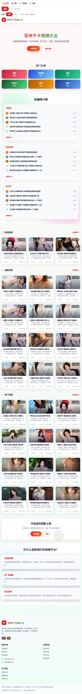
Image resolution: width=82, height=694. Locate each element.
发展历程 (5, 675)
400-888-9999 (9, 659)
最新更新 (48, 48)
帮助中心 (5, 652)
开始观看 (33, 48)
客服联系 (5, 648)
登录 (3, 14)
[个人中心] (16, 14)
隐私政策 (46, 658)
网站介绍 (5, 672)
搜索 (5, 9)
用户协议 (46, 655)
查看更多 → (76, 232)
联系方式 (5, 679)
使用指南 (5, 655)
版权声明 (46, 648)
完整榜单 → (9, 137)
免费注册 (36, 534)
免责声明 (46, 652)
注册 (9, 14)
